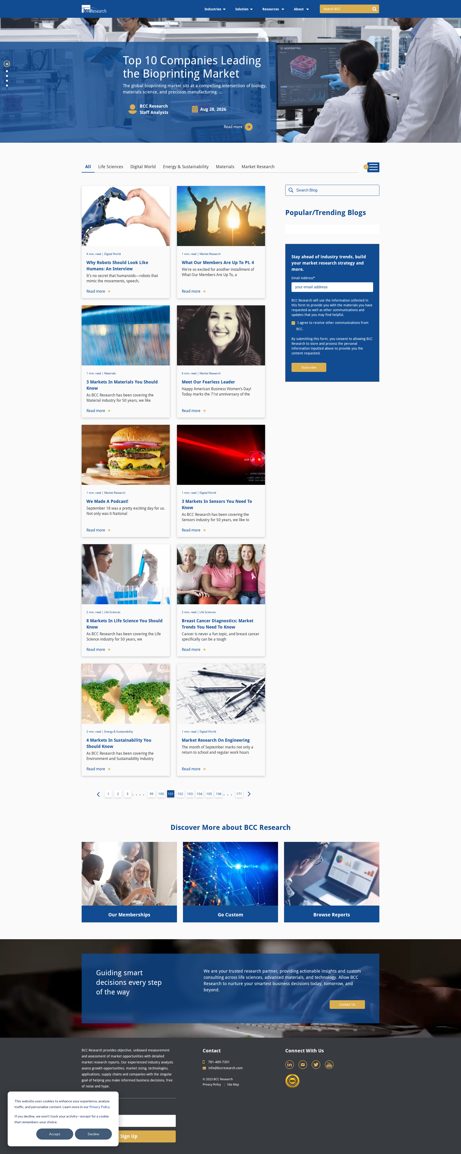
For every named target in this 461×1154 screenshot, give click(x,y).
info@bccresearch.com (225, 1068)
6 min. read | (191, 373)
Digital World (143, 166)
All (88, 166)
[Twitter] (316, 1066)
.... (139, 794)
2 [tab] (7, 71)
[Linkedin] (290, 1066)
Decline (93, 1134)
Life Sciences (110, 166)
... (229, 794)
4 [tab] (7, 81)
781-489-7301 (219, 1062)
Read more (233, 126)
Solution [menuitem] (242, 9)
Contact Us (347, 1004)
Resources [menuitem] (271, 9)
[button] (374, 9)
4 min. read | (95, 254)
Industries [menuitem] (213, 9)
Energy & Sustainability (186, 166)
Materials (225, 166)
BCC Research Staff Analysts (154, 109)
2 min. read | (95, 612)
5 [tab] (7, 85)
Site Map (233, 1084)
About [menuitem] (299, 9)
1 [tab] (7, 63)
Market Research (258, 166)
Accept (54, 1134)
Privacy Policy (99, 1107)
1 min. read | (191, 254)
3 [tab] (7, 76)
